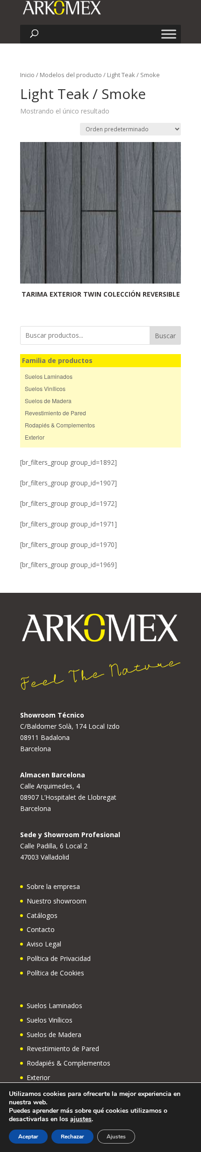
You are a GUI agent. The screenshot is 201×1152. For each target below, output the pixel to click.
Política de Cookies (55, 972)
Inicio (27, 75)
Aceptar (28, 1136)
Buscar (165, 335)
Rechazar (72, 1136)
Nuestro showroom (56, 900)
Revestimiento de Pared (55, 413)
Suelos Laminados (48, 376)
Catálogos (42, 915)
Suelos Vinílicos (45, 388)
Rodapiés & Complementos (60, 425)
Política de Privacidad (59, 958)
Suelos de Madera (48, 401)
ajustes (81, 1119)
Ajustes (116, 1136)
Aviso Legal (44, 943)
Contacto (41, 929)
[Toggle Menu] (168, 33)
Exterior (34, 437)
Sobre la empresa (53, 886)
